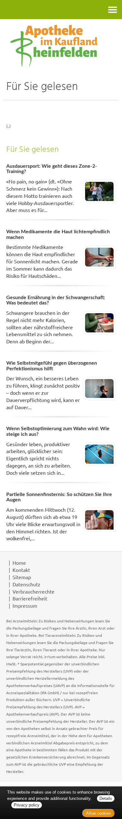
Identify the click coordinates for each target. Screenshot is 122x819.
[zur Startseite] (61, 45)
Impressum (25, 605)
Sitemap (22, 577)
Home (19, 562)
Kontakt (21, 570)
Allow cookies (98, 813)
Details (105, 798)
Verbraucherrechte (33, 591)
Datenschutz (26, 584)
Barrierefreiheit (30, 598)
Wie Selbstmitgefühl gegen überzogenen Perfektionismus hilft (51, 366)
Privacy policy (26, 805)
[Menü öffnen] (112, 9)
